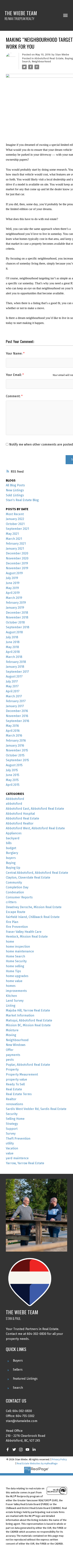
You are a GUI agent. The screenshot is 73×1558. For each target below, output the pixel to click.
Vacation (12, 1148)
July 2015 (12, 770)
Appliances (14, 833)
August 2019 (14, 573)
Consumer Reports (19, 897)
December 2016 (17, 711)
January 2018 (15, 666)
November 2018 (17, 617)
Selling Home (15, 1119)
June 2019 (12, 583)
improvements (16, 991)
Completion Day (17, 887)
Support (12, 1129)
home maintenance (20, 951)
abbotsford (14, 803)
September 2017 (17, 671)
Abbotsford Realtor (19, 823)
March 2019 (14, 598)
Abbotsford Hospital (20, 813)
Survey (11, 1133)
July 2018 (12, 637)
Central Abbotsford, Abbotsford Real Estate (37, 873)
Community (14, 882)
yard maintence (17, 1158)
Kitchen (11, 996)
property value (16, 1079)
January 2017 (15, 706)
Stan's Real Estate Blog (22, 500)
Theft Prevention (18, 1138)
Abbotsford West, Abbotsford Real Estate (35, 828)
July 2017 (12, 681)
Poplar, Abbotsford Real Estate (28, 1064)
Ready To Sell (15, 1084)
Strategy (12, 1124)
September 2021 (17, 529)
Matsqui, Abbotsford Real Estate (29, 1020)
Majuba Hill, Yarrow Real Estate (28, 1010)
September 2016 (17, 721)
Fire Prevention (17, 927)
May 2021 (12, 534)
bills (9, 843)
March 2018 (14, 657)
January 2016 (15, 745)
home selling (15, 966)
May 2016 (12, 726)
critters (11, 902)
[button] (7, 1449)
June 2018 (12, 642)
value (9, 1153)
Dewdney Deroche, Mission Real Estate (34, 907)
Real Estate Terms (19, 1094)
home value (14, 981)
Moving (11, 1035)
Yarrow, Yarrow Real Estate (25, 1163)
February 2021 (16, 543)
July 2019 (12, 578)
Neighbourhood (41, 61)
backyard (12, 838)
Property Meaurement (22, 1074)
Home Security (16, 961)
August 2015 (14, 765)
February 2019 (16, 602)
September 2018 (17, 627)
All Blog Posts (15, 485)
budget (11, 848)
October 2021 (15, 524)
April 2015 (12, 785)
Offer (9, 1050)
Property (12, 1069)
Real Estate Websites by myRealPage (37, 1463)
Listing (10, 1005)
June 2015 (12, 775)
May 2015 (12, 780)
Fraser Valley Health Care (23, 932)
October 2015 (15, 755)
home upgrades (17, 976)
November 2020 (17, 558)
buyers (11, 858)
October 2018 (15, 622)
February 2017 (16, 701)
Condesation (15, 892)
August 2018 (14, 632)
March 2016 (14, 735)
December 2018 (17, 612)
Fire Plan (12, 922)
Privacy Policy (59, 1459)
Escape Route (15, 912)
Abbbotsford (15, 799)
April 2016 (13, 731)
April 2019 (13, 593)
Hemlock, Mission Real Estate (27, 936)
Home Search (15, 956)
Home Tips (13, 971)
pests (10, 1059)
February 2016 (16, 740)
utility (10, 1143)
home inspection (18, 946)
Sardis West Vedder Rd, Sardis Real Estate (36, 1109)
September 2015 (17, 760)
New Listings (15, 490)
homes (11, 986)
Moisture (12, 1030)
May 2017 (12, 686)
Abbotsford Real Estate (48, 58)
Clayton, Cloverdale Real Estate (28, 877)
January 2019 (15, 607)
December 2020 (17, 553)
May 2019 (12, 588)
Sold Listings (15, 495)
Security (12, 1114)
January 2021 (15, 548)
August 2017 (14, 676)
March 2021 (14, 539)
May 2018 (12, 647)
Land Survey (15, 1000)
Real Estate (14, 1089)
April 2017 (12, 691)
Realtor (11, 1099)
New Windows (16, 1045)
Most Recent (15, 514)
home (10, 941)
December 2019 (17, 563)
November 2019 (17, 568)
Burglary (12, 853)
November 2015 (17, 750)
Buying (69, 58)
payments (13, 1055)
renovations (14, 1104)
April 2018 (13, 652)
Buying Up (13, 868)
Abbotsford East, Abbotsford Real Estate (35, 808)
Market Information (20, 1015)
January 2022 (15, 519)
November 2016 (17, 716)
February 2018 (16, 662)
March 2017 (14, 696)
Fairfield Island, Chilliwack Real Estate (33, 917)
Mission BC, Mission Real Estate (28, 1025)
